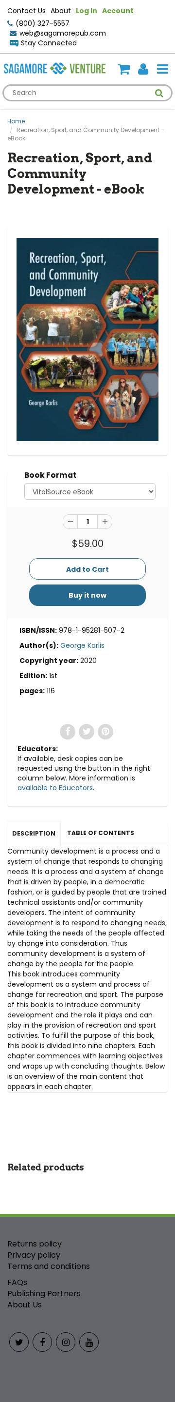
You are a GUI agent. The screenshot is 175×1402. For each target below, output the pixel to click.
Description (33, 833)
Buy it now (87, 595)
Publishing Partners (44, 1293)
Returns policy (34, 1243)
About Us (24, 1304)
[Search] (159, 93)
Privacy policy (33, 1255)
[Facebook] (42, 1342)
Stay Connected (49, 43)
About (61, 11)
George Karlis (82, 645)
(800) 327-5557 (43, 23)
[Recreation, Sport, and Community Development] (87, 339)
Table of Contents (100, 833)
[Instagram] (65, 1342)
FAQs (17, 1282)
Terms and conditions (48, 1266)
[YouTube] (89, 1342)
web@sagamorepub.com (62, 33)
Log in (86, 11)
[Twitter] (19, 1342)
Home (16, 121)
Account (118, 11)
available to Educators (55, 788)
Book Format (50, 475)
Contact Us (26, 11)
